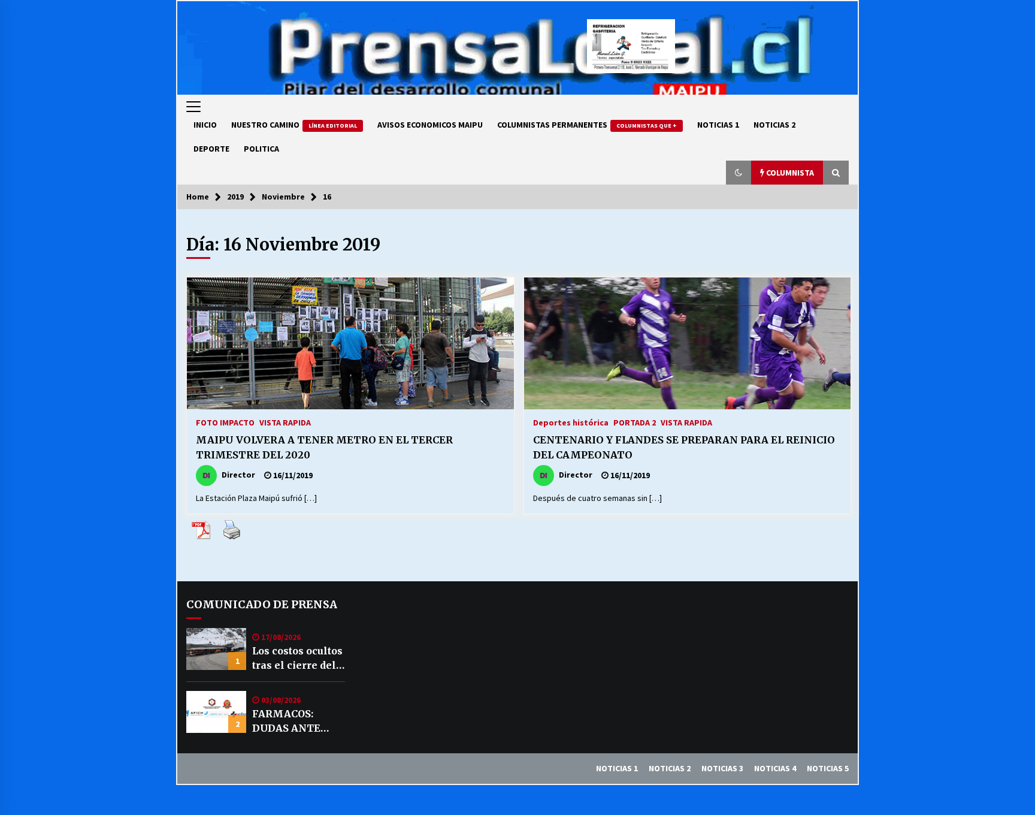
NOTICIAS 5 (828, 768)
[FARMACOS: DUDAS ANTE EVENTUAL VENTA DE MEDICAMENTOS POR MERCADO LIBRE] (216, 712)
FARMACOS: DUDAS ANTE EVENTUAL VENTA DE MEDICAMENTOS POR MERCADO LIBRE (297, 721)
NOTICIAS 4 (775, 768)
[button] (738, 173)
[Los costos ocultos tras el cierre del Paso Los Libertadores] (216, 649)
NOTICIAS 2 (774, 124)
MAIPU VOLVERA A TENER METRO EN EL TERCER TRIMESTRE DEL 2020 (324, 447)
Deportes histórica (571, 422)
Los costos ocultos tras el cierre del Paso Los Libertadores (297, 658)
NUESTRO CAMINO (294, 124)
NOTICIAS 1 (718, 124)
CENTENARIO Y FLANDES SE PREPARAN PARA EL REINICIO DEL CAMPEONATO (684, 447)
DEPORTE (211, 148)
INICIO (205, 124)
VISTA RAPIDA (285, 422)
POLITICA (261, 148)
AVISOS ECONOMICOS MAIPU (430, 124)
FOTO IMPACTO (225, 422)
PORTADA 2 (634, 422)
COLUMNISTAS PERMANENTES (587, 124)
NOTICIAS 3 (722, 768)
